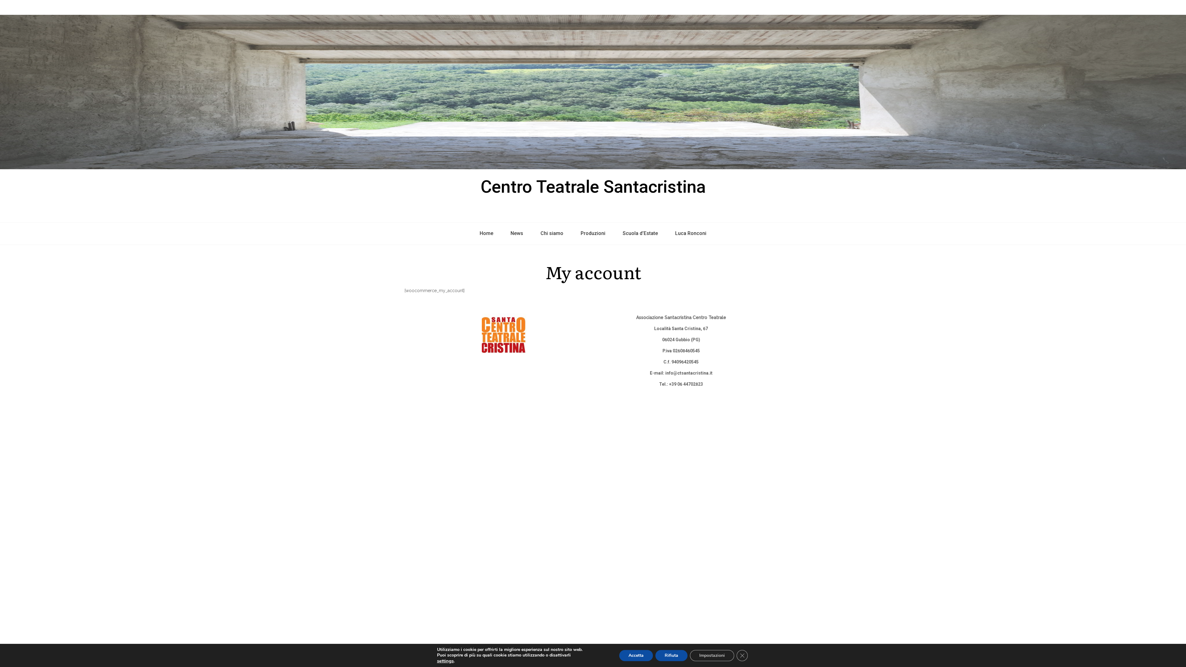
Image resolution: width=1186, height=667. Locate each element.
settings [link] (445, 661)
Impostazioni (712, 655)
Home (486, 233)
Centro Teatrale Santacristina (593, 187)
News (517, 233)
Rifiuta (671, 655)
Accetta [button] (636, 655)
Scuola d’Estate (640, 233)
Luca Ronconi (690, 233)
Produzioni (593, 233)
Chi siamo (551, 233)
